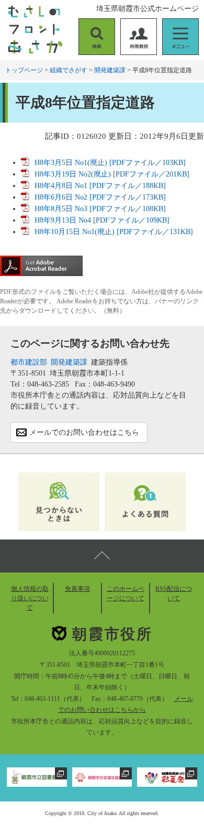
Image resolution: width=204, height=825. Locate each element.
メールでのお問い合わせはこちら (84, 432)
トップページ (24, 70)
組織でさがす (68, 70)
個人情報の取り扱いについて (30, 598)
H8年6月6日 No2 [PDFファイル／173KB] (100, 197)
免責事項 (77, 588)
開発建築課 (110, 70)
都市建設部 (28, 362)
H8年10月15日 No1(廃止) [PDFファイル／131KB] (114, 232)
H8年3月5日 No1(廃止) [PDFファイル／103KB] (110, 163)
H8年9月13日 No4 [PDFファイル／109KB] (102, 220)
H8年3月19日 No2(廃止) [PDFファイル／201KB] (112, 174)
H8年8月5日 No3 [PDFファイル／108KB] (100, 209)
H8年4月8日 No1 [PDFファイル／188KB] (100, 186)
